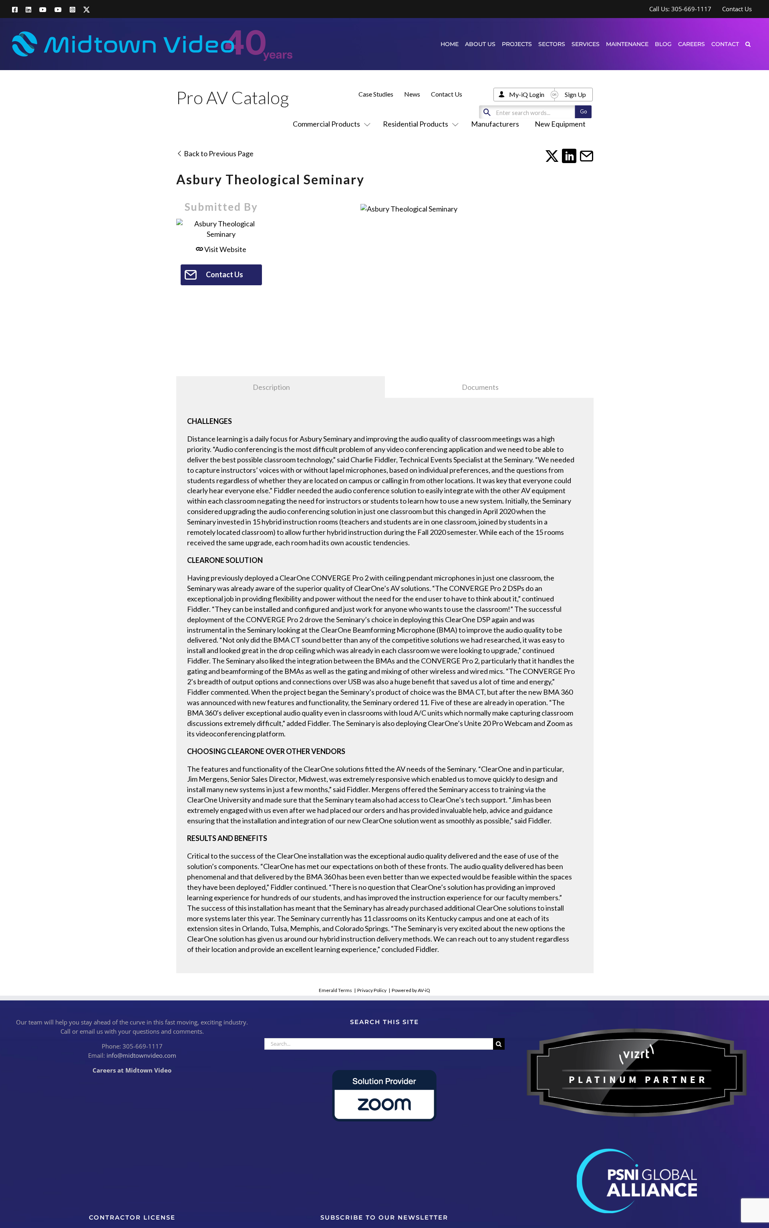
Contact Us (446, 94)
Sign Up (575, 94)
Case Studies (375, 94)
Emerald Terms (335, 990)
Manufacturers (495, 123)
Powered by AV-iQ (411, 990)
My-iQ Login (526, 94)
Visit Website (224, 249)
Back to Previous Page (218, 153)
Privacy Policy (372, 990)
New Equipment (560, 123)
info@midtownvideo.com (141, 1055)
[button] (748, 44)
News (412, 94)
